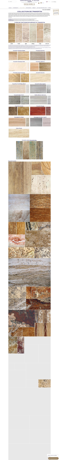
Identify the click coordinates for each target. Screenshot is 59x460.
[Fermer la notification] (57, 454)
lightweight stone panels (29, 5)
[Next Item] (27, 56)
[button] (38, 3)
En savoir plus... (33, 140)
